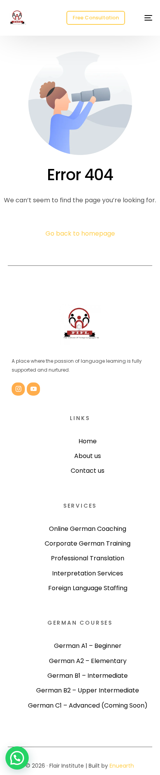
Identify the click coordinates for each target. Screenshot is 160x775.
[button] (17, 758)
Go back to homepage (80, 233)
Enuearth (122, 766)
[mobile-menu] (144, 18)
